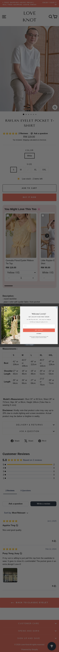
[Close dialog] (56, 307)
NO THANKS (39, 333)
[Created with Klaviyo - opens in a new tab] (29, 345)
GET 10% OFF (39, 330)
